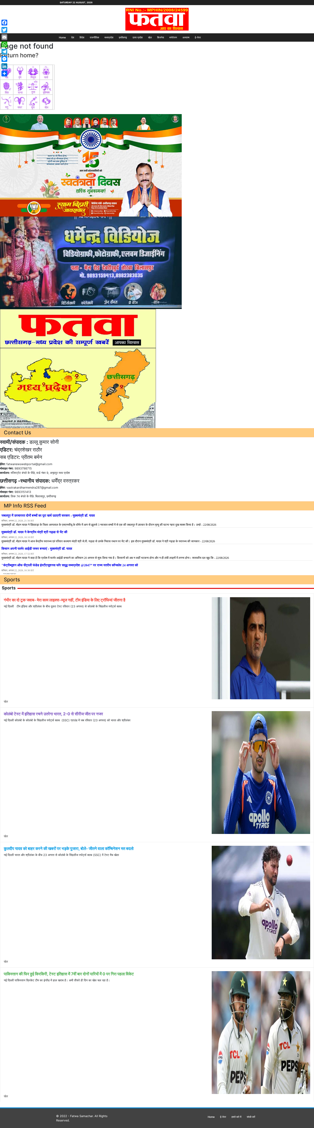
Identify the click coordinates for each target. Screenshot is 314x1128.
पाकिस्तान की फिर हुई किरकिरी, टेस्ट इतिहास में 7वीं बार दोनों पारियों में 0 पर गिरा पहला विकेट (69, 974)
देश (72, 37)
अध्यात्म (185, 37)
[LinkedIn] (4, 66)
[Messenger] (4, 59)
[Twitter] (4, 29)
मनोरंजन (173, 37)
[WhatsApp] (4, 44)
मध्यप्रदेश (108, 37)
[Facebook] (4, 22)
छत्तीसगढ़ (123, 37)
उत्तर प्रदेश (137, 37)
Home (62, 37)
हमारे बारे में (236, 1116)
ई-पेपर (198, 37)
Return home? (19, 55)
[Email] (4, 37)
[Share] (4, 73)
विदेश (82, 37)
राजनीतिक (94, 37)
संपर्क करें (251, 1116)
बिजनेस (160, 37)
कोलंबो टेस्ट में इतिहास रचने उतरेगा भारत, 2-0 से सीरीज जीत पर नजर (53, 713)
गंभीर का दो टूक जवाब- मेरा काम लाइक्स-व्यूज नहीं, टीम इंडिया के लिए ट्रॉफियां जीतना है (64, 600)
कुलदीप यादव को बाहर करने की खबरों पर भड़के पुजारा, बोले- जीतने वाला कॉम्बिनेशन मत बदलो (69, 848)
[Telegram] (4, 51)
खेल (150, 37)
